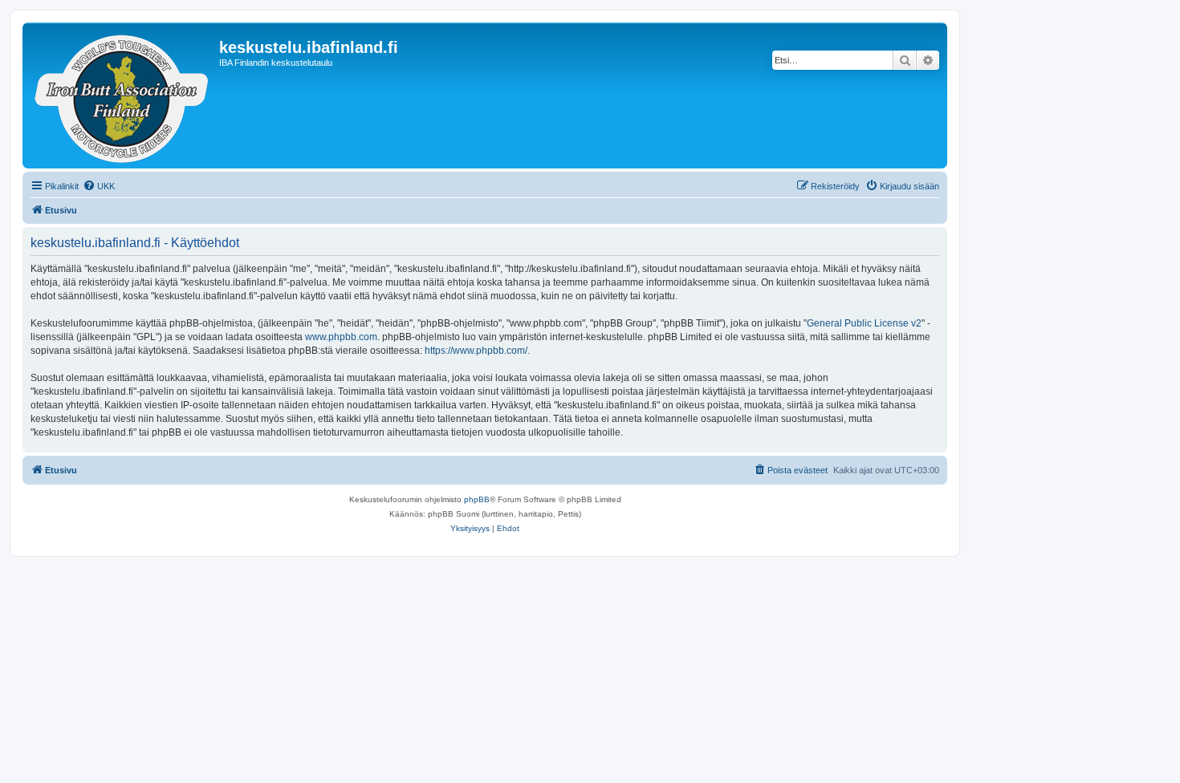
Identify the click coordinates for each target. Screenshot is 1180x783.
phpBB (477, 499)
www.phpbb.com (341, 337)
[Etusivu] (122, 95)
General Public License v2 (864, 323)
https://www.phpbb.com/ (476, 350)
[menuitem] (99, 186)
